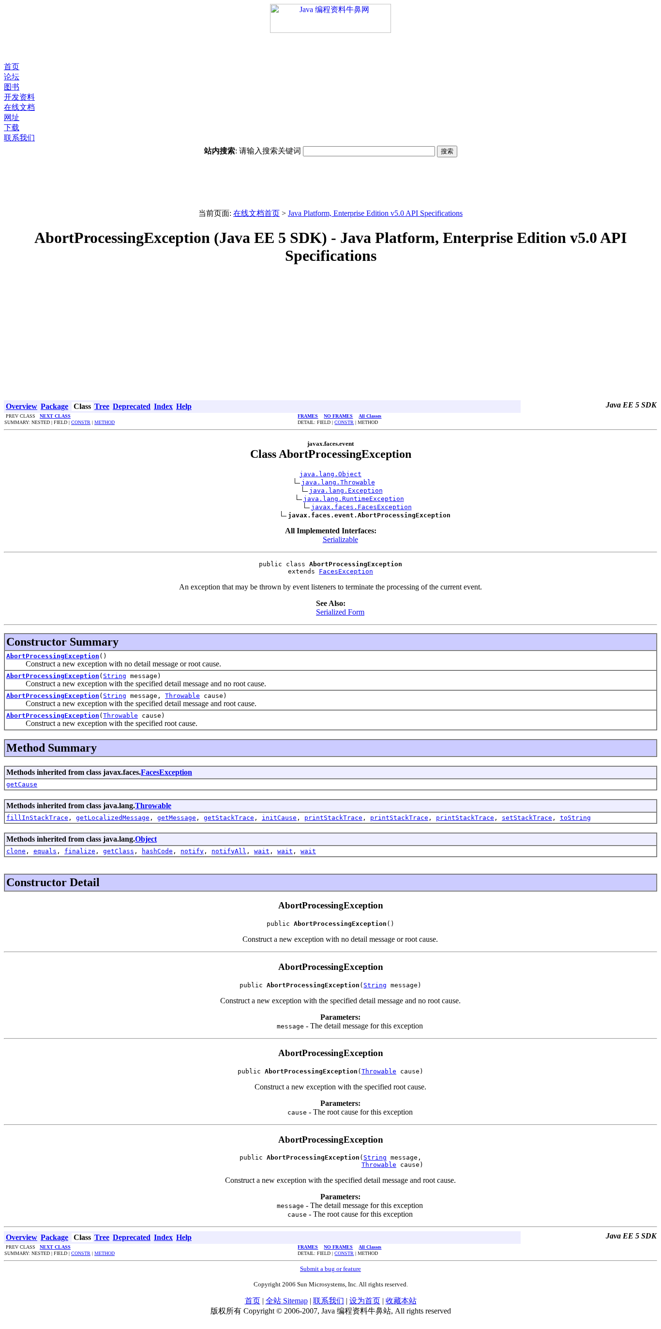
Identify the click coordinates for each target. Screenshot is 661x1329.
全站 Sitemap (287, 1301)
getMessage (176, 817)
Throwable (182, 695)
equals (45, 851)
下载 (11, 127)
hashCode (157, 851)
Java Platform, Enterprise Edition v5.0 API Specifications (375, 213)
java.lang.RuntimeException (353, 498)
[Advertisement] (330, 47)
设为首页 (364, 1301)
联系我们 (19, 138)
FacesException (346, 571)
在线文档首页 (256, 213)
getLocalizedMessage (113, 817)
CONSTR (80, 422)
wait (262, 851)
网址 (11, 117)
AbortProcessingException (52, 656)
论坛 (11, 77)
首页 (11, 66)
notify (192, 851)
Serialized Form (340, 612)
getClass (118, 851)
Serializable (340, 539)
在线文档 (19, 107)
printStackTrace (333, 817)
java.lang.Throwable (338, 482)
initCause (279, 817)
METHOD (104, 422)
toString (575, 817)
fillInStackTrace (37, 817)
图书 (11, 87)
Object (146, 839)
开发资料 (19, 97)
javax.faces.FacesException (361, 507)
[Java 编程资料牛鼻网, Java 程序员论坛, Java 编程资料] (330, 30)
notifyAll (228, 851)
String (114, 676)
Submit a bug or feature (330, 1268)
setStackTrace (527, 817)
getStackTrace (229, 817)
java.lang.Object (330, 474)
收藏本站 (401, 1301)
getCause (21, 784)
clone (16, 851)
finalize (79, 851)
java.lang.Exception (346, 490)
